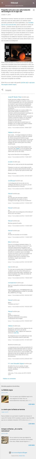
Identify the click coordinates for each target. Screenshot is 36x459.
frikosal (14, 3)
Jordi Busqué (11, 180)
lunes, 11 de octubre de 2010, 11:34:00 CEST (20, 226)
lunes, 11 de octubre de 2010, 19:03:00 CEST (20, 321)
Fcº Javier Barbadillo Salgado (16, 363)
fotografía (8, 90)
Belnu (9, 242)
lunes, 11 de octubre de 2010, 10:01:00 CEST (20, 176)
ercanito (10, 162)
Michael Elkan (22, 455)
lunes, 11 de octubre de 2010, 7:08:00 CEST (20, 127)
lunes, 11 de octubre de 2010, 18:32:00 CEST (20, 295)
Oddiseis (10, 132)
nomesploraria (12, 282)
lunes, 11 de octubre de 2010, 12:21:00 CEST (20, 262)
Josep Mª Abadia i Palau (14, 97)
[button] (34, 10)
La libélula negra (7, 390)
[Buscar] (34, 3)
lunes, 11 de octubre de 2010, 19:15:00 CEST (20, 340)
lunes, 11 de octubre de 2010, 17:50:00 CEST (20, 278)
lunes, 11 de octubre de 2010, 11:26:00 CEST (20, 216)
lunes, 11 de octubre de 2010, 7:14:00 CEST (20, 157)
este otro (16, 333)
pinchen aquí (24, 82)
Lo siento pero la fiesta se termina (13, 409)
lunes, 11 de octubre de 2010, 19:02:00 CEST (20, 306)
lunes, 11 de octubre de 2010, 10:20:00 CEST (20, 188)
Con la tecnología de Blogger (19, 452)
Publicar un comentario (9, 378)
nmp (9, 267)
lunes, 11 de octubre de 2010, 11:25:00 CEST (20, 203)
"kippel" (18, 148)
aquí (17, 331)
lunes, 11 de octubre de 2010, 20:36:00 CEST (20, 358)
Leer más (31, 404)
